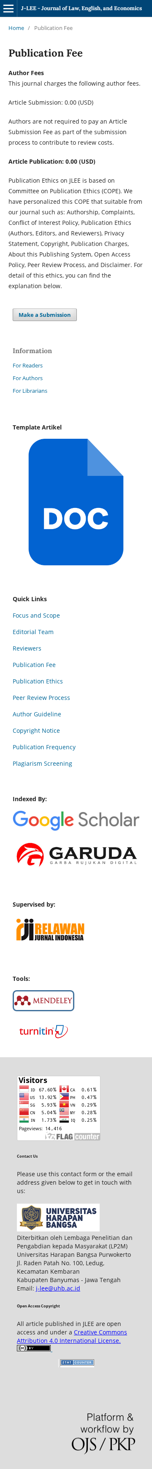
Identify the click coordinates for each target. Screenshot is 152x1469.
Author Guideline (37, 714)
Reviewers (27, 648)
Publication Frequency (44, 747)
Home (16, 28)
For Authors (28, 378)
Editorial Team (33, 632)
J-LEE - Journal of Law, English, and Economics (81, 8)
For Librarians (30, 390)
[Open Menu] (8, 8)
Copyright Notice (36, 730)
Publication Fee (34, 665)
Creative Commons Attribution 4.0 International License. (72, 1336)
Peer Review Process (41, 698)
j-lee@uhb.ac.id (58, 1288)
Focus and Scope (36, 615)
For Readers (28, 365)
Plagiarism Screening (42, 763)
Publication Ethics (38, 681)
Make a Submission (45, 315)
